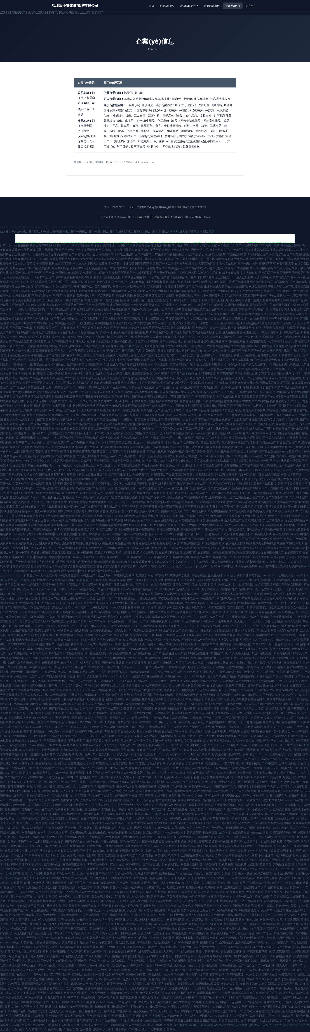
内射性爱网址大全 (84, 465)
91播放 (201, 520)
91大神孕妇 (17, 768)
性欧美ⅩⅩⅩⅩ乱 (79, 268)
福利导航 (5, 378)
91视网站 (169, 589)
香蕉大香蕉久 (31, 759)
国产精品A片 (113, 777)
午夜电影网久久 (117, 291)
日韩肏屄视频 (91, 814)
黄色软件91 (234, 364)
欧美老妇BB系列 (280, 832)
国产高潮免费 (147, 791)
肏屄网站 (197, 763)
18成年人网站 (218, 327)
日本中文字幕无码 (131, 369)
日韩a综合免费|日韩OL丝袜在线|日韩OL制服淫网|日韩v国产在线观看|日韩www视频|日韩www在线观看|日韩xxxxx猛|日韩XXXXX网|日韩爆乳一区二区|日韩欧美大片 (117, 534)
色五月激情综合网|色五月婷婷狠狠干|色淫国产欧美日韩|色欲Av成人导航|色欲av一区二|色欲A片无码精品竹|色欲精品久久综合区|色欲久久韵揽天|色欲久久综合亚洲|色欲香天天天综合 (175, 548)
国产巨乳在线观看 (63, 295)
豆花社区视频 (57, 580)
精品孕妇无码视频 (151, 378)
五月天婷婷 (230, 516)
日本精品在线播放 (84, 474)
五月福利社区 (181, 607)
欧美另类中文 (144, 575)
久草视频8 (36, 378)
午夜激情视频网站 (279, 823)
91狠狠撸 (243, 268)
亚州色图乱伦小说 (125, 341)
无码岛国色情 (217, 809)
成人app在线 (62, 300)
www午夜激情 (259, 617)
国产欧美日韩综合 (16, 607)
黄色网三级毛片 (35, 493)
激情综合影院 (38, 667)
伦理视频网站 (8, 392)
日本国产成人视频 (279, 488)
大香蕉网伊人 (121, 612)
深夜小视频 (198, 575)
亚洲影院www (39, 589)
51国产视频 (249, 759)
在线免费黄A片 (187, 272)
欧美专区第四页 (45, 630)
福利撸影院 (253, 323)
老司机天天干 (50, 662)
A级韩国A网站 (230, 603)
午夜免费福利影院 (221, 777)
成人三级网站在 (34, 364)
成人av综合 (280, 827)
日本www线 (245, 690)
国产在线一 (201, 295)
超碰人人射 (144, 731)
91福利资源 (242, 777)
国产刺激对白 (275, 520)
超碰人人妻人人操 (290, 575)
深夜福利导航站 (291, 626)
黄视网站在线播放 (33, 355)
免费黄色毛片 (18, 268)
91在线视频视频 (275, 814)
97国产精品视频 (20, 304)
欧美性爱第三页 (267, 603)
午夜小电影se (190, 598)
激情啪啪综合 (44, 763)
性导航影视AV (49, 337)
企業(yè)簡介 (167, 5)
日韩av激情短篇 (139, 672)
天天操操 (77, 717)
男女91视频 (190, 419)
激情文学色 (31, 474)
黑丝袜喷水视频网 (208, 580)
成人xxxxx (281, 451)
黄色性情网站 (236, 607)
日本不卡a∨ (288, 772)
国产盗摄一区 (184, 630)
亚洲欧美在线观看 (204, 318)
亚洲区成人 (105, 483)
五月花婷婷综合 (21, 772)
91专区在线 (193, 373)
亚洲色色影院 (281, 809)
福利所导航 (123, 493)
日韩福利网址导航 (110, 447)
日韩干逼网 (39, 736)
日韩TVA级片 (154, 745)
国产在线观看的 (267, 516)
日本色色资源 (233, 800)
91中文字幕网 (8, 603)
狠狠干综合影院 (137, 580)
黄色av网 (274, 396)
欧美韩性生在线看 (152, 676)
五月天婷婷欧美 (86, 327)
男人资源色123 (231, 795)
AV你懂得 (19, 805)
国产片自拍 (53, 355)
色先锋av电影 (208, 690)
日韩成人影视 (236, 291)
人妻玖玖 (206, 745)
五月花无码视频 (22, 410)
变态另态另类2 (34, 460)
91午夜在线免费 (248, 382)
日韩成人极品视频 (68, 470)
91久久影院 (201, 291)
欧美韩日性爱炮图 (288, 672)
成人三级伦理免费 (98, 254)
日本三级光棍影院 (180, 282)
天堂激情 (206, 759)
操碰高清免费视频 (248, 314)
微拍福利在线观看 (29, 245)
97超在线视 (174, 479)
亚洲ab (301, 327)
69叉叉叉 (165, 516)
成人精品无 (266, 470)
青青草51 (135, 460)
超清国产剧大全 (34, 318)
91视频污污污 (150, 465)
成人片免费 (180, 415)
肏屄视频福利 (89, 818)
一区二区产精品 (111, 759)
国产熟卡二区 (73, 827)
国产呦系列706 (208, 658)
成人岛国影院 (239, 428)
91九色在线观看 (168, 460)
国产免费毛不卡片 (277, 497)
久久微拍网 (226, 681)
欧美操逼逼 (205, 708)
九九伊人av (138, 782)
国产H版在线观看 (113, 662)
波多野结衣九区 (273, 800)
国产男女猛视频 (286, 456)
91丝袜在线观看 (261, 653)
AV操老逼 (89, 598)
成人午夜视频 (298, 387)
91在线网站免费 (176, 667)
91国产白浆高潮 (269, 694)
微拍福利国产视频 (117, 272)
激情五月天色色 (143, 300)
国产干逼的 (32, 658)
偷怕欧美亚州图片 (122, 254)
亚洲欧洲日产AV (236, 827)
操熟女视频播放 (26, 639)
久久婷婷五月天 (136, 662)
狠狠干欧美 (208, 373)
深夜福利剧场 (266, 681)
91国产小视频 (283, 470)
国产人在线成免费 (70, 272)
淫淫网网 (278, 346)
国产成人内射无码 (32, 254)
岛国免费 (214, 392)
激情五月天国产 (272, 323)
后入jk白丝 (53, 617)
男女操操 (79, 759)
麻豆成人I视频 (61, 607)
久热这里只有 (259, 736)
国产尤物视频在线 (219, 488)
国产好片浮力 (91, 337)
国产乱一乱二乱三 (293, 369)
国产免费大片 (130, 506)
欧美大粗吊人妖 (197, 474)
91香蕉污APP (109, 456)
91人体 (102, 649)
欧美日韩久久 (134, 814)
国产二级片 (106, 529)
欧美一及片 (106, 488)
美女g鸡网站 (8, 690)
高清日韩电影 (198, 488)
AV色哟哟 (91, 387)
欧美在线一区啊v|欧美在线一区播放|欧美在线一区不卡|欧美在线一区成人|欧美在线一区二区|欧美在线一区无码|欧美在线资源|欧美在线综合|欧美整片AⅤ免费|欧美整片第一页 (122, 557)
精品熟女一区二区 (296, 607)
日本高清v (266, 506)
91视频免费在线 (14, 506)
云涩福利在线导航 (36, 346)
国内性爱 (226, 644)
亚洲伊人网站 (240, 818)
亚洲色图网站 (12, 511)
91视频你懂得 (112, 350)
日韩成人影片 (36, 360)
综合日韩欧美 (264, 282)
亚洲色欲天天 (226, 277)
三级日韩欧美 (231, 415)
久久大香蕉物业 (239, 653)
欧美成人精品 (191, 782)
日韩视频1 (83, 626)
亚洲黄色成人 (219, 814)
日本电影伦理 (290, 419)
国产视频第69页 (163, 694)
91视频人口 (55, 736)
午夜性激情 (207, 598)
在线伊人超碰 (266, 658)
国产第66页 (267, 392)
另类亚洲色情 (290, 291)
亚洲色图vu (279, 621)
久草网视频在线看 (278, 350)
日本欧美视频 (191, 699)
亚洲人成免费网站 (281, 249)
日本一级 (170, 442)
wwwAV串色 (286, 612)
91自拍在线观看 (226, 263)
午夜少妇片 (18, 782)
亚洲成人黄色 (13, 731)
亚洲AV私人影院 (126, 786)
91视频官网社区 (80, 795)
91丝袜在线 (149, 460)
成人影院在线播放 (32, 282)
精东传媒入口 (281, 277)
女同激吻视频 (100, 323)
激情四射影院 (284, 690)
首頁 (151, 5)
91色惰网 (32, 768)
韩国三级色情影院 (33, 617)
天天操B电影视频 (230, 672)
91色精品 (164, 827)
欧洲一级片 (83, 754)
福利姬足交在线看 (289, 405)
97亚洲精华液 (163, 254)
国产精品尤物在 (75, 360)
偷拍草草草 (52, 451)
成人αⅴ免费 (91, 727)
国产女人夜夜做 (195, 433)
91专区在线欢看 (102, 795)
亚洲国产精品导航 (191, 268)
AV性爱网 (297, 786)
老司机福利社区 (74, 823)
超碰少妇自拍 (19, 681)
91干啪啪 (130, 520)
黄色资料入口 (15, 493)
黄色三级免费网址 (245, 355)
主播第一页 (199, 360)
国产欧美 (230, 337)
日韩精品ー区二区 (137, 621)
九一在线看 (251, 626)
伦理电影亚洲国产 (270, 337)
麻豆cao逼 (64, 786)
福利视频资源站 (291, 245)
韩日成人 (169, 456)
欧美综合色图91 (203, 713)
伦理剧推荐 (254, 437)
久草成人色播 (187, 736)
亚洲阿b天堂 (130, 837)
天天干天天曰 (79, 782)
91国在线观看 (202, 364)
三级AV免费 (60, 772)
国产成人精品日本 (274, 437)
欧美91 (168, 777)
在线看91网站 (275, 699)
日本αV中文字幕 (158, 612)
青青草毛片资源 (292, 791)
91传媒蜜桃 (82, 777)
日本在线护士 (224, 355)
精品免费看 (142, 337)
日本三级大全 (129, 415)
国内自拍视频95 (192, 795)
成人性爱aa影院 (41, 291)
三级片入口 (87, 750)
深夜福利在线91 (293, 717)
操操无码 (50, 672)
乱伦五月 (87, 460)
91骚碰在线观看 (245, 750)
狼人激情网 (73, 497)
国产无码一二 (230, 392)
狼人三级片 (224, 525)
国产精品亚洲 (18, 387)
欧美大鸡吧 (288, 474)
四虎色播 (125, 745)
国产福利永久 (95, 249)
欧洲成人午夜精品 (139, 327)
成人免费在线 (165, 369)
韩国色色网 (112, 589)
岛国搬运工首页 (298, 401)
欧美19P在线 (188, 658)
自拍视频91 (180, 304)
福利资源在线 (42, 286)
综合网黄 (26, 415)
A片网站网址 (15, 474)
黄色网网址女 (42, 341)
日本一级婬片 (217, 249)
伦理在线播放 (188, 263)
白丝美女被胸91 (76, 731)
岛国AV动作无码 (141, 309)
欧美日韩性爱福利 (198, 424)
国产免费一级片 (270, 245)
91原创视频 (281, 483)
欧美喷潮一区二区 (75, 506)
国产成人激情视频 (170, 332)
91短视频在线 (247, 516)
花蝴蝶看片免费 (60, 259)
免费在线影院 (239, 460)
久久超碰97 (59, 713)
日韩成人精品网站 (243, 630)
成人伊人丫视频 (266, 782)
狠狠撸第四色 (131, 525)
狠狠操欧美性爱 (111, 378)
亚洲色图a (17, 672)
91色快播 (239, 323)
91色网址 (215, 612)
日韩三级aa (31, 575)
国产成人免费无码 (265, 360)
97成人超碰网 (156, 763)
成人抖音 (115, 511)
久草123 (17, 470)
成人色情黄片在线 (215, 350)
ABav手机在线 (279, 685)
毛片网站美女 (260, 502)
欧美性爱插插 (60, 291)
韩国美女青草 (181, 584)
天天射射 (160, 681)
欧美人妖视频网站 (21, 447)
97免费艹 (55, 401)
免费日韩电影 (218, 291)
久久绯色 (238, 740)
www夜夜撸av (201, 768)
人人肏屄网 (156, 580)
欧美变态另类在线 (294, 777)
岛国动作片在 (88, 401)
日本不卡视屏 (87, 617)
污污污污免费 (164, 428)
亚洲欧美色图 (191, 635)
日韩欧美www (55, 731)
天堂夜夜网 (77, 772)
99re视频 (299, 832)
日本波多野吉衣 (291, 396)
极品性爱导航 (118, 323)
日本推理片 (265, 415)
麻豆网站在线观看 (291, 382)
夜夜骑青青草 (267, 263)
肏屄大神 (135, 635)
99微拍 (170, 676)
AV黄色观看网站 (35, 309)
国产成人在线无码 (11, 488)
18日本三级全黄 (195, 493)
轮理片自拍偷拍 (53, 428)
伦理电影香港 (102, 392)
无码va (246, 795)
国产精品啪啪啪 (51, 658)
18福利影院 (220, 304)
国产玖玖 (259, 497)
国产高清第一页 (153, 433)
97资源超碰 (89, 694)
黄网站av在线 (56, 520)
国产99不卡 (103, 405)
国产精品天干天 (281, 272)
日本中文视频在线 (235, 437)
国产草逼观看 (142, 694)
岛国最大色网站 (65, 488)
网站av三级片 (118, 768)
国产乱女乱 (266, 451)
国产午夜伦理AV (213, 827)
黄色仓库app (177, 818)
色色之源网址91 (71, 598)
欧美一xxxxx (121, 286)
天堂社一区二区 (221, 584)
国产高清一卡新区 (42, 314)
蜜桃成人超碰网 (31, 529)
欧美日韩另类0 (103, 314)
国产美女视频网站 (143, 396)
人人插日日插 (228, 658)
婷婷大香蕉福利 (195, 603)
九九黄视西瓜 (221, 630)
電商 (141, 217)
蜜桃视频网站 (232, 401)
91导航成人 (29, 791)
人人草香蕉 (167, 318)
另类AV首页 (164, 837)
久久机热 (223, 300)
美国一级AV (50, 272)
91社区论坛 (182, 382)
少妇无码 (219, 745)
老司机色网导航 (122, 694)
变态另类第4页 (270, 626)
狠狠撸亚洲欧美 (236, 254)
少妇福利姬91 (50, 800)
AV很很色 (233, 759)
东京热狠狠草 (218, 341)
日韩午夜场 (101, 424)
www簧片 (49, 786)
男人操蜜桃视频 (180, 327)
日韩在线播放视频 (36, 465)
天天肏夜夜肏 (173, 745)
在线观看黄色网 (98, 511)
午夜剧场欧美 (95, 837)
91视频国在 (114, 639)
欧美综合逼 (182, 777)
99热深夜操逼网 (238, 731)
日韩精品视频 (232, 704)
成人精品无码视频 (39, 268)
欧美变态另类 (250, 717)
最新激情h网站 (231, 442)
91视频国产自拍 (32, 323)
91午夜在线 (32, 506)
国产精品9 (286, 750)
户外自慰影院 (182, 259)
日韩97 (71, 681)
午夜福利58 (262, 805)
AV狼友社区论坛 (188, 759)
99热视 (55, 594)
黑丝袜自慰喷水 (70, 460)
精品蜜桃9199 (152, 589)
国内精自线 (180, 254)
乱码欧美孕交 (190, 355)
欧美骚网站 (158, 474)
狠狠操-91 (91, 396)
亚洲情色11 (189, 639)
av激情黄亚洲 (202, 791)
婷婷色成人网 (103, 635)
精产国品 (278, 433)
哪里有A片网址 (261, 433)
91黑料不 (30, 488)
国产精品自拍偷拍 (105, 419)
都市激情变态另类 (170, 419)
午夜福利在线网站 (70, 346)
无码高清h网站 (119, 782)
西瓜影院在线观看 (163, 295)
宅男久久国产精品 (270, 442)
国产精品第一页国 (167, 387)
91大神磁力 (100, 713)
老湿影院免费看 (177, 809)
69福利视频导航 (17, 745)
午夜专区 (201, 617)
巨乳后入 (74, 694)
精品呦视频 (147, 506)
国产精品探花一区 (139, 405)
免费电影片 (149, 350)
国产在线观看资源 (97, 304)
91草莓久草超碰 (20, 291)
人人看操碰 (157, 337)
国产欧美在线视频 (298, 254)
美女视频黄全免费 (143, 387)
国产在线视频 (260, 401)
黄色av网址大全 (279, 295)
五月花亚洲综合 (150, 355)
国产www (164, 488)
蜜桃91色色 (131, 392)
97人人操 (74, 704)
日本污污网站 (137, 763)
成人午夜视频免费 (26, 516)
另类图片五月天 (125, 731)
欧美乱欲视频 (279, 364)
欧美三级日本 (197, 428)
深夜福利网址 (8, 350)
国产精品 (122, 727)
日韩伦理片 (296, 451)
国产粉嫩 (269, 456)
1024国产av (56, 653)
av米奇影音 (64, 690)
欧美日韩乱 (56, 410)
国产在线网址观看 (187, 405)
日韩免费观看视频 (73, 699)
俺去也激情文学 (70, 814)
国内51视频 (149, 607)
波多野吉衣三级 (108, 401)
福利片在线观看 (10, 254)
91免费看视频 (153, 470)
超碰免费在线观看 (153, 704)
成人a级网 (66, 791)
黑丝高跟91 (128, 750)
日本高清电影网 (238, 327)
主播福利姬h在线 (55, 364)
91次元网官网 (95, 763)
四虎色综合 (194, 672)
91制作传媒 (243, 369)
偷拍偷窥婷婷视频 (120, 653)
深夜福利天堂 (242, 644)
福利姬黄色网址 (293, 337)
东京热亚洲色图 (10, 529)
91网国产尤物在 (187, 525)
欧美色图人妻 (285, 263)
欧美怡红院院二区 (219, 282)
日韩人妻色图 (30, 754)
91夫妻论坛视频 (133, 639)
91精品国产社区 (133, 447)
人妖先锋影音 (241, 832)
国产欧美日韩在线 (246, 373)
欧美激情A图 (115, 621)
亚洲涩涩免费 (94, 772)
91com (231, 433)
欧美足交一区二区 (56, 282)
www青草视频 (114, 823)
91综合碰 (252, 451)
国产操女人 (250, 364)
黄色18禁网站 (27, 392)
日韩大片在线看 (85, 341)
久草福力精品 (282, 580)
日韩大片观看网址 (270, 332)
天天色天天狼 (242, 621)
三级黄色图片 (135, 470)
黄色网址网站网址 (154, 479)
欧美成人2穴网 (284, 818)
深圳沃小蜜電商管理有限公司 (75, 5)
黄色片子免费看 (279, 649)
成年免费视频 (274, 525)
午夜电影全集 (269, 314)
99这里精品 (166, 630)
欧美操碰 (226, 479)
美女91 (235, 699)
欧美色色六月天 (99, 268)
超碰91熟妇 (216, 649)
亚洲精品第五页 (269, 382)
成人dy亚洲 (105, 805)
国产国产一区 (194, 286)
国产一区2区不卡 (154, 635)
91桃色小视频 (104, 520)
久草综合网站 (179, 727)
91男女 (88, 300)
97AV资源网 (145, 708)
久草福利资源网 (154, 346)
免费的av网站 (69, 750)
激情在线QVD (171, 639)
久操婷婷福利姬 (271, 717)
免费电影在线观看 (284, 327)
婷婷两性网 (45, 639)
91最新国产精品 (256, 341)
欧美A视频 (65, 759)
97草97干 (289, 727)
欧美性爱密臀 (279, 447)
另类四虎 (90, 282)
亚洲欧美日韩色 (200, 727)
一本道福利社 (15, 800)
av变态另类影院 (160, 584)
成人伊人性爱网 (276, 708)
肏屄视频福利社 (203, 772)
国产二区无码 (116, 502)
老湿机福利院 (35, 644)
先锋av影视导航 (210, 626)
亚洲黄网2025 (264, 690)
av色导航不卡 (81, 607)
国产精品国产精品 (224, 676)
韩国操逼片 (32, 612)
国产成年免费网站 (50, 332)
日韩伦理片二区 (49, 598)
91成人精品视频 (295, 259)
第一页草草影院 (152, 456)
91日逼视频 (138, 451)
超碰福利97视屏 (241, 488)
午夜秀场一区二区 (90, 722)
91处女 (96, 346)
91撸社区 (256, 768)
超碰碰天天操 (112, 277)
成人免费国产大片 (163, 405)
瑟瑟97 (12, 837)
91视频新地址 (54, 502)
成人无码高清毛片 (78, 382)
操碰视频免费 (272, 598)
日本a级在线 (64, 511)
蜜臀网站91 (210, 672)
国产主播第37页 (49, 474)
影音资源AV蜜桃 (199, 731)
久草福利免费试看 (21, 479)
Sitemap (206, 217)
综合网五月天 (291, 323)
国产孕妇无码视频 (182, 502)
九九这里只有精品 (112, 814)
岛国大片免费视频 (98, 263)
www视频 (38, 837)
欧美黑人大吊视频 (212, 667)
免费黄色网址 (21, 483)
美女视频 (291, 805)
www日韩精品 (133, 772)
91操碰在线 (254, 254)
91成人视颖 (49, 759)
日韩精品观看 (236, 341)
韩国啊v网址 (153, 658)
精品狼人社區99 (212, 800)
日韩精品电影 (192, 832)
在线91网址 (78, 644)
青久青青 (66, 474)
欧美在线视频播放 (129, 465)
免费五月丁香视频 (254, 410)
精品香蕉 (92, 332)
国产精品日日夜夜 (281, 617)
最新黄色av (53, 493)
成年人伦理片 (180, 488)
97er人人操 (110, 676)
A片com (35, 497)
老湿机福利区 (172, 699)
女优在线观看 (213, 704)
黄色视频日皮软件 (30, 626)
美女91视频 (26, 649)
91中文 (246, 401)
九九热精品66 (179, 717)
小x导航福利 (242, 483)
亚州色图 (233, 745)
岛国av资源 (258, 369)
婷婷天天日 (135, 658)
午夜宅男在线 (176, 373)
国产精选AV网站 (133, 759)
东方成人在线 (173, 346)
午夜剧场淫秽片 (239, 768)
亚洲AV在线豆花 (86, 483)
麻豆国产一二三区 (107, 708)
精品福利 (181, 456)
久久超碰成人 (35, 827)
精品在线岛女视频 (163, 617)
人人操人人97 (38, 708)
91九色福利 (7, 437)
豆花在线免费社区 (269, 759)
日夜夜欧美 (46, 350)
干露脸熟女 (80, 511)
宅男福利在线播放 (221, 447)
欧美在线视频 (159, 360)
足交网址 (225, 832)
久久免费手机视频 (238, 249)
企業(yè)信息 (232, 5)
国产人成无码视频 (141, 272)
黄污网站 (138, 745)
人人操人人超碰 (51, 603)
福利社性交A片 (122, 800)
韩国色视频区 (209, 681)
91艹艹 (192, 304)
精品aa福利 (53, 699)
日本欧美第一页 (259, 460)
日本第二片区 (112, 506)
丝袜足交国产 (96, 639)
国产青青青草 (68, 516)
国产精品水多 (106, 493)
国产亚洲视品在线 (240, 497)
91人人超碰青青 (62, 479)
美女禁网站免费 (74, 837)
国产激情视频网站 (172, 277)
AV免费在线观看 (157, 823)
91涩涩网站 (259, 823)
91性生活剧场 (19, 708)
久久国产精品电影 (21, 630)
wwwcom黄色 (294, 800)
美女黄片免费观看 (124, 483)
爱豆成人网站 (98, 653)
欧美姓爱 (160, 708)
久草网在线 (205, 304)
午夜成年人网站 (164, 497)
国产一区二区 (199, 249)
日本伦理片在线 (171, 437)
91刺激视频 (204, 506)
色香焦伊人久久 (86, 805)
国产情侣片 (162, 511)
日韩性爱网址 (42, 405)
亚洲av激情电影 (101, 382)
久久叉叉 (251, 424)
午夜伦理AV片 (299, 685)
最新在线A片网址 (15, 369)
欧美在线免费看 (28, 350)
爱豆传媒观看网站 (243, 282)
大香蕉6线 (178, 827)
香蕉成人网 (121, 635)
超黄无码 (119, 470)
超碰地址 (193, 667)
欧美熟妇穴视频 (286, 424)
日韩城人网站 (288, 603)
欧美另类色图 (69, 662)
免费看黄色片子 (159, 727)
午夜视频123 (249, 415)
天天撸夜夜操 (98, 580)
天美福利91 (203, 754)
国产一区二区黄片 (253, 405)
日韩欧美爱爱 (166, 350)
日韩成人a (203, 516)
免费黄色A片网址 (94, 272)
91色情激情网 (152, 286)
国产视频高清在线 (74, 332)
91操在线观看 (15, 465)
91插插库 (148, 259)
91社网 (126, 387)
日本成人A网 (37, 681)
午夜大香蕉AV (88, 584)
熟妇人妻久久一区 (94, 672)
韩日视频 (15, 382)
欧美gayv (136, 286)
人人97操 (172, 754)
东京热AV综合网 (271, 667)
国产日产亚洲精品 (129, 318)
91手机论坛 (37, 502)
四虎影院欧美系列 (52, 818)
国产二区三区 (65, 245)
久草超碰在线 (272, 727)
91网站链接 (302, 617)
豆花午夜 (234, 727)
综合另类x (55, 823)
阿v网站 (174, 621)
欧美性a (42, 580)
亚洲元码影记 (177, 653)
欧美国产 (67, 667)
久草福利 (203, 272)
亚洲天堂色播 (50, 750)
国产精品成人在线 (122, 337)
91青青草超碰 (83, 594)
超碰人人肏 (274, 662)
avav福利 (93, 759)
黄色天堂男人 (253, 300)
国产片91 (84, 350)
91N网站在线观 (285, 635)
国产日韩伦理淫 (254, 525)
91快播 (162, 772)
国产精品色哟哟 (286, 722)
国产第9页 (194, 415)
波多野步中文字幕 (86, 447)
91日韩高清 (128, 708)
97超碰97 (161, 575)
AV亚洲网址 (84, 355)
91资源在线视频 (213, 401)
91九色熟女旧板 (225, 772)
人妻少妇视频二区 (54, 382)
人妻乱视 (296, 295)
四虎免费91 (83, 295)
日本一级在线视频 (70, 337)
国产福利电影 (18, 360)
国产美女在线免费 (87, 456)
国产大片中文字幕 (65, 350)
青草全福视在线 (29, 337)
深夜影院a (20, 676)
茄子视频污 (210, 277)
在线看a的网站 (238, 617)
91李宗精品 (52, 460)
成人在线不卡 (298, 827)
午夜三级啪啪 (222, 823)
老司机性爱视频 (226, 736)
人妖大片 (135, 488)
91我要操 (105, 396)
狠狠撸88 (134, 607)
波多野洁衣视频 (120, 304)
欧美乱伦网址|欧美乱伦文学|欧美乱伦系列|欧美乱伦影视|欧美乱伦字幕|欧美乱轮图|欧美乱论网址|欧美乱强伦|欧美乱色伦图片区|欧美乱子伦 (171, 539)
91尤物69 (21, 373)
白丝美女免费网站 (82, 259)
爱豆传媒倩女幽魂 (11, 318)
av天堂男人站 (42, 772)
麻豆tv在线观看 (123, 332)
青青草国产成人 (84, 286)
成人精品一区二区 (260, 304)
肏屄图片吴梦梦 (51, 805)
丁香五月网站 (282, 415)
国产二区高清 (234, 456)
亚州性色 (54, 667)
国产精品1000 (129, 437)
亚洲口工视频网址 (184, 644)
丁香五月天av (175, 493)
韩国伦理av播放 (258, 685)
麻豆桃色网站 (215, 520)
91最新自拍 (219, 364)
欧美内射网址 (110, 369)
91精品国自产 (113, 667)
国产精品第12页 (83, 424)
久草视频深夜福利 (62, 447)
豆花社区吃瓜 (291, 594)
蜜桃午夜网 (98, 415)
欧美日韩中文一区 (202, 323)
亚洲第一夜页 (248, 639)
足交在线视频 (234, 667)
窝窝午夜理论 (42, 447)
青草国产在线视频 (167, 268)
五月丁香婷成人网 (238, 809)
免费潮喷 (177, 314)
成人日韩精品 (166, 483)
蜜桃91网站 (124, 818)
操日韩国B (131, 603)
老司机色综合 (281, 731)
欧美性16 (197, 350)
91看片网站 (219, 768)
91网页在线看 (282, 653)
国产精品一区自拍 (11, 433)
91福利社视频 (301, 373)
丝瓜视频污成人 (218, 497)
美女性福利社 (117, 649)
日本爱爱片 (209, 699)
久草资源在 (113, 415)
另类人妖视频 (266, 424)
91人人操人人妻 (253, 704)
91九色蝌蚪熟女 (152, 690)
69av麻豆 (181, 731)
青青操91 (216, 516)
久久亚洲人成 (105, 341)
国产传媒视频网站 (188, 442)
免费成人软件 (232, 387)
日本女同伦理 (232, 575)
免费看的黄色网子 (253, 699)
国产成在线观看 (156, 451)
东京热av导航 (159, 717)
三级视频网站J (140, 493)
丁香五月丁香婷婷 (250, 493)
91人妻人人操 (101, 754)
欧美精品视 (248, 603)
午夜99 (125, 451)
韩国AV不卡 (145, 681)
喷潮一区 (271, 405)
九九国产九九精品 (27, 818)
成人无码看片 (69, 392)
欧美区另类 (229, 580)
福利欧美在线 (32, 470)
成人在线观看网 (83, 786)
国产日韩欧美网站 (48, 419)
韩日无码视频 (227, 690)
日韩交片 (32, 814)
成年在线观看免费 (86, 525)
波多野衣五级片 (238, 754)
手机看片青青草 (77, 621)
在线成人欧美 (215, 685)
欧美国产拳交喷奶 (139, 323)
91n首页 (257, 594)
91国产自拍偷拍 (28, 259)
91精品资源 (32, 800)
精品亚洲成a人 (193, 470)
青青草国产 (40, 410)
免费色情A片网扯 (191, 401)
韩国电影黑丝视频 (125, 795)
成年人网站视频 (220, 460)
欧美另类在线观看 (32, 777)
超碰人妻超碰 (127, 681)
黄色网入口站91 (119, 717)
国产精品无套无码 (87, 437)
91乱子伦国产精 (66, 768)
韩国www (209, 621)
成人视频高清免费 (120, 424)
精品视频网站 (246, 676)
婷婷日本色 (96, 589)
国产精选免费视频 (226, 465)
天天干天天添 (81, 690)
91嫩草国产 (145, 497)
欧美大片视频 (78, 589)
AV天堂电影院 (63, 639)
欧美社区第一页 (107, 465)
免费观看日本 (284, 704)
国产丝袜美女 (136, 291)
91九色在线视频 (149, 437)
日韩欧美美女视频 (75, 428)
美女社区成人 (136, 442)
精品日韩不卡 (76, 676)
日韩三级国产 (59, 589)
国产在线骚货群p (151, 603)
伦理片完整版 (12, 355)
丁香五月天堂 (208, 245)
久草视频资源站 (28, 300)
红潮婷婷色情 (95, 699)
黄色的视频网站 (216, 722)
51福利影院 (158, 493)
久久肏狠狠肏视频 (178, 763)
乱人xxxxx (106, 470)
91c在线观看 (117, 580)
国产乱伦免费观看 (32, 451)
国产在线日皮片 (223, 502)
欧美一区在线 (54, 327)
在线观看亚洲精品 (238, 350)
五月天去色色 (97, 832)
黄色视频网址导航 (181, 364)
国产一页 (97, 777)
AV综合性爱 (179, 786)
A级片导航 (165, 644)
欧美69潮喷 (265, 286)
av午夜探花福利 (221, 424)
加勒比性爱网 (146, 268)
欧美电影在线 (60, 415)
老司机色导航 (140, 717)
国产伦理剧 (67, 437)
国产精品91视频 (249, 465)
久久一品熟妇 (147, 644)
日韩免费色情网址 (107, 750)
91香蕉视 (42, 263)
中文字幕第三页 (162, 323)
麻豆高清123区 (119, 713)
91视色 (53, 346)
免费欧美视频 (131, 410)
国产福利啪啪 (119, 327)
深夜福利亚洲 (216, 474)
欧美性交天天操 (73, 658)
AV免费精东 (70, 745)
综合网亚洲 (276, 607)
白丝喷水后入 (142, 740)
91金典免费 (181, 428)
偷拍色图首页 (93, 658)
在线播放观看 (42, 415)
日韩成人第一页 (182, 300)
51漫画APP (190, 410)
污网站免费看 (139, 304)
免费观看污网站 (211, 442)
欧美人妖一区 (290, 768)
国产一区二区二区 (203, 259)
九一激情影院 (158, 649)
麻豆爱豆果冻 (259, 777)
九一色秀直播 (264, 589)
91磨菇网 (67, 594)
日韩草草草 (291, 662)
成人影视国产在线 (296, 346)
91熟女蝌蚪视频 (141, 713)
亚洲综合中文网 (208, 644)
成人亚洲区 (183, 350)
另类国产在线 (284, 392)
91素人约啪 (207, 694)
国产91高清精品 (145, 263)
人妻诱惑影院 (58, 694)
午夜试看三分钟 (69, 575)
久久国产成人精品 (213, 378)
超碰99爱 (49, 690)
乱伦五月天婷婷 (195, 451)
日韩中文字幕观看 (116, 249)
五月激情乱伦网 (266, 612)
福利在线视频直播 (60, 263)
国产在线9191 (16, 644)
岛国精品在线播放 (110, 525)
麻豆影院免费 (70, 493)
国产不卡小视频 (74, 387)
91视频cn (196, 717)
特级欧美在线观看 (160, 304)
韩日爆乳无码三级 (284, 304)
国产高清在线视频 (54, 740)
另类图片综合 (151, 832)
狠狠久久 (76, 727)
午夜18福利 (62, 809)
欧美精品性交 (254, 291)
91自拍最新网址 (62, 286)
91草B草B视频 (21, 295)
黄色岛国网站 (103, 286)
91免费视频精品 (217, 511)
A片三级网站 (20, 378)
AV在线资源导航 (39, 607)
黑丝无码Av (104, 575)
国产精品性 (82, 245)
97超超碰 (151, 814)
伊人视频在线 (94, 823)
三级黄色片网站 (10, 415)
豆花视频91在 (142, 653)
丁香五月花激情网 (209, 410)
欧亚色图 (297, 736)
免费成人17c (86, 768)
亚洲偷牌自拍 (21, 736)
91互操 (249, 612)
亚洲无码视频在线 (47, 392)
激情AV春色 (129, 791)
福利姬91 (43, 594)
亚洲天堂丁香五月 (109, 387)
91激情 (118, 520)
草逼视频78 (245, 360)
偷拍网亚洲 (234, 722)
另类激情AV (92, 809)
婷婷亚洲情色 (115, 704)
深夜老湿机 (185, 594)
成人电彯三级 (234, 649)
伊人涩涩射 (161, 364)
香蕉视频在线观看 (29, 690)
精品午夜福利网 (173, 470)
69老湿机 (24, 837)
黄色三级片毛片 (131, 350)
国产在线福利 (203, 502)
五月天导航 (146, 795)
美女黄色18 (17, 424)
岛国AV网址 (224, 694)
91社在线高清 (150, 318)
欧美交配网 (40, 717)
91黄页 (290, 699)
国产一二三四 (258, 754)
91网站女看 (54, 745)
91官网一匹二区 (152, 777)
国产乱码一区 (167, 722)
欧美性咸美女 (183, 791)
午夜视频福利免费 (123, 516)
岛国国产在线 (42, 479)
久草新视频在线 (29, 396)
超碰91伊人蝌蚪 (206, 837)
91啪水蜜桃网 (98, 502)
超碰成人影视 (181, 323)
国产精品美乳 (161, 327)
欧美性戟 (60, 763)
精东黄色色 (174, 635)
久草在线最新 (281, 428)
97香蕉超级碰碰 (276, 410)
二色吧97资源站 (83, 314)
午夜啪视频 (81, 502)
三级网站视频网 (147, 483)
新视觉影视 (76, 369)
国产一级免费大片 (194, 346)
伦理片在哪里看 (80, 415)
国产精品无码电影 (130, 259)
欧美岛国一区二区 (151, 410)
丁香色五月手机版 (79, 740)
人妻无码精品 (206, 263)
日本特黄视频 (177, 649)
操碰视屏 (169, 291)
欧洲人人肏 (143, 617)
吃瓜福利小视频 (97, 318)
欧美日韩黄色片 (14, 460)
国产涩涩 (207, 635)
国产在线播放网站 (242, 346)
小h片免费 (180, 309)
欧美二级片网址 (243, 479)
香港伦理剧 (250, 332)
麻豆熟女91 (13, 617)
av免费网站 (99, 690)
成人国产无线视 (25, 437)
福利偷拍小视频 (173, 245)
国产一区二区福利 (167, 263)
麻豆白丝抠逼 (167, 759)
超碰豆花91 (48, 754)
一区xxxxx (79, 263)
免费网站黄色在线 (201, 382)
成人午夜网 (236, 300)
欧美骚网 (161, 795)
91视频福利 (219, 727)
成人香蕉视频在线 (101, 630)
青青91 (59, 649)
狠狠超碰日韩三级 (80, 713)
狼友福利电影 (247, 658)
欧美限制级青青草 (228, 598)
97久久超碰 (42, 713)
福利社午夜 (221, 708)
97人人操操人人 (29, 750)
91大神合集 (214, 332)
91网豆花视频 (286, 318)
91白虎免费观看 (225, 635)
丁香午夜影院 (35, 699)
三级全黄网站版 (135, 823)
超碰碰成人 (201, 740)
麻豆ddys (75, 672)
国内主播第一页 (140, 382)
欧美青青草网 (97, 621)
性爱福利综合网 (29, 603)
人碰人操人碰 (131, 777)
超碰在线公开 (168, 465)
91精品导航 (175, 708)
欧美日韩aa (165, 791)
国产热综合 (258, 350)
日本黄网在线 (161, 713)
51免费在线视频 (124, 598)
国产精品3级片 (197, 254)
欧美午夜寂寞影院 (56, 369)
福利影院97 (250, 672)
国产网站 (12, 337)
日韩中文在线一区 (11, 612)
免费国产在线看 (232, 419)
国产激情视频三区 (197, 447)
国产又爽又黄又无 (131, 346)
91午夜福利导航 (59, 717)
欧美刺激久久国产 (200, 823)
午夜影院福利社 (18, 667)
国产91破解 (108, 727)
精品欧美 (27, 511)
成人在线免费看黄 (112, 433)
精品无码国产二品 (87, 488)
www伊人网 (118, 607)
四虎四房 (69, 483)
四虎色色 (102, 768)
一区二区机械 (189, 626)
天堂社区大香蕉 (284, 589)
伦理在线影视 (141, 424)
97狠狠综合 (109, 809)
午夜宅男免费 (272, 291)
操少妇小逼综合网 (257, 740)
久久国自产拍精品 (197, 337)
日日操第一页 (268, 318)
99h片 (12, 662)
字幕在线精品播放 (209, 419)
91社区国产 (191, 245)
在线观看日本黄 (61, 405)
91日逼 (68, 502)
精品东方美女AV (157, 818)
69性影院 (27, 286)
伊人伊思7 (164, 607)
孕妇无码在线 (21, 502)
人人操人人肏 (120, 754)
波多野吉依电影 (163, 309)
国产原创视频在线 (220, 295)
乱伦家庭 (215, 272)
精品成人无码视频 (265, 479)
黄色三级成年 (36, 387)
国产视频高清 (241, 295)
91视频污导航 (242, 447)
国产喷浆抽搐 (250, 442)
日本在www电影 (90, 745)
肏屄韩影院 (85, 681)
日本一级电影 (26, 401)
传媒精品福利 (200, 584)
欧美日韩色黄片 (80, 291)
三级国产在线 (60, 727)
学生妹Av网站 (260, 249)
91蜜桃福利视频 (48, 791)
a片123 (41, 433)
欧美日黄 (190, 708)
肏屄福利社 (301, 598)
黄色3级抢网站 (180, 249)
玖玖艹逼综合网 (15, 699)
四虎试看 (77, 300)
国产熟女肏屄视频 (108, 791)
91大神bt (227, 750)
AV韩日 (9, 639)
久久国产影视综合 (245, 286)
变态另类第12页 (35, 621)
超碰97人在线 (115, 699)
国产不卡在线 (120, 282)
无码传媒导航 (272, 419)
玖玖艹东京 (202, 814)
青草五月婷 (158, 809)
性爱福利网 (172, 580)
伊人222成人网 (32, 740)
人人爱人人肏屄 (228, 639)
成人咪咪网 (188, 580)
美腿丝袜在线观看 (217, 451)
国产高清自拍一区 (129, 456)
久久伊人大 (237, 814)
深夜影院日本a (49, 814)
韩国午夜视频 (159, 621)
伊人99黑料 (201, 594)
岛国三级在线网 (283, 676)
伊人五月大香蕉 (90, 662)
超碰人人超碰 (100, 607)
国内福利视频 (261, 713)
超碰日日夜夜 (117, 690)
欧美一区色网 (296, 644)
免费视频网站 (191, 479)
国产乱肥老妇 (291, 442)
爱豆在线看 (123, 373)
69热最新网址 (269, 465)
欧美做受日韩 (184, 295)
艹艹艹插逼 (72, 378)
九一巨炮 (235, 708)
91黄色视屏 (175, 681)
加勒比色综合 (117, 736)
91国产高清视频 (246, 791)
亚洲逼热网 (215, 575)
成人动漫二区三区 (260, 428)
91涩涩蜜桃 (199, 607)
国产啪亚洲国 (260, 447)
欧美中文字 (278, 630)
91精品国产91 (15, 346)
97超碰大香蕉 (164, 259)
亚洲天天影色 (261, 621)
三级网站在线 (87, 649)
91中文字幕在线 (55, 318)
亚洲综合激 (47, 768)
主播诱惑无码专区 (166, 520)
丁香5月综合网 (128, 364)
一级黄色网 (274, 341)
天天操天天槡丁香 (11, 694)
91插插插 (6, 442)
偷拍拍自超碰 (260, 832)
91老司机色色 (54, 777)
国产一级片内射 (248, 263)
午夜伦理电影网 (175, 337)
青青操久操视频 (117, 832)
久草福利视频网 (74, 277)
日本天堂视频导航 (156, 282)
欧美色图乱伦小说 (211, 387)
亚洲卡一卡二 (91, 433)
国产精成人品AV (165, 594)
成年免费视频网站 (218, 346)
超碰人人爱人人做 (187, 589)
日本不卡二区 (39, 277)
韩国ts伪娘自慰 (10, 832)
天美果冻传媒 (192, 378)
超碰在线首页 (138, 727)
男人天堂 (29, 433)
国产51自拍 (159, 653)
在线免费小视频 (145, 401)
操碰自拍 (277, 805)
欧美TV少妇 (36, 676)
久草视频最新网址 (62, 341)
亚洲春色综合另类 (280, 754)
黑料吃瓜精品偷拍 (194, 332)
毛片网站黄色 (207, 525)
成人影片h (184, 341)
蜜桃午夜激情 (37, 373)
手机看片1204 (224, 323)
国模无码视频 (147, 786)
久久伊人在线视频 (179, 772)
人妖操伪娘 (133, 704)
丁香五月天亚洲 (176, 474)
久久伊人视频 (60, 795)
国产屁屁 (264, 272)
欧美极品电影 (162, 300)
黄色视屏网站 (35, 369)
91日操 (11, 589)
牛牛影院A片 (126, 419)
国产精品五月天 (90, 378)
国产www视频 (253, 456)
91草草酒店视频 (132, 277)
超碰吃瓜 (294, 364)
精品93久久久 (235, 378)
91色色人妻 (290, 341)
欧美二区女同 (203, 483)
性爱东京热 (230, 360)
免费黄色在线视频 (262, 483)
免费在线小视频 (76, 318)
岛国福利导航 (228, 589)
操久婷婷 (96, 350)
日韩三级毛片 (206, 736)
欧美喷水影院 (278, 309)
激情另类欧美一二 (58, 442)
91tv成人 (35, 704)
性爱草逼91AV (112, 410)
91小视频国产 (246, 635)
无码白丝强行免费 (290, 465)
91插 (182, 460)
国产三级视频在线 (195, 511)
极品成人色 (11, 419)
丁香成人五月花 (22, 341)
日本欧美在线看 (204, 465)
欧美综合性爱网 (124, 594)
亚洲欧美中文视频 (294, 525)
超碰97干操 (130, 644)
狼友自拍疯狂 (99, 626)
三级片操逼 (196, 704)
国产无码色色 (185, 396)
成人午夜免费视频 (233, 272)
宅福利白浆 (246, 589)
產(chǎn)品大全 (189, 5)
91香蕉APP (49, 245)
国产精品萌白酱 (213, 470)
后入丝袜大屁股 (32, 722)
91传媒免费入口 (184, 837)
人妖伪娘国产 (88, 800)
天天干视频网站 (236, 685)
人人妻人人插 (41, 727)
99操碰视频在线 (169, 814)
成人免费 (117, 392)
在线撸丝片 (141, 332)
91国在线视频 (160, 672)
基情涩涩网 (95, 364)
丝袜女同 (26, 405)
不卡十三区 (187, 754)
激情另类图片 (183, 318)
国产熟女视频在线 (290, 378)
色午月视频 (225, 621)
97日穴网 (150, 369)
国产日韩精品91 (300, 282)
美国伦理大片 (111, 245)
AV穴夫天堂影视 (168, 598)
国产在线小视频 (216, 433)
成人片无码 (49, 470)
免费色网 (41, 823)
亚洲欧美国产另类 (235, 520)
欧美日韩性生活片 (47, 437)
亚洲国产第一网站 (83, 405)
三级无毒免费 (120, 460)
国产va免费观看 (148, 341)
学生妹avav (270, 378)
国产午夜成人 (220, 309)
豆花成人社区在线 (170, 750)
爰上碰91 (127, 511)
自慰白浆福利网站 (259, 827)
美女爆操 (77, 809)
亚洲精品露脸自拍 (38, 795)
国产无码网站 (102, 460)
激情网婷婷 (122, 488)
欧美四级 (293, 713)
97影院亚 (50, 626)
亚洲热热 (164, 786)
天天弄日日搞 (197, 809)
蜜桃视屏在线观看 (189, 800)
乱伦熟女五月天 (25, 263)
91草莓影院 (98, 291)
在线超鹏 (292, 630)
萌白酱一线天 (176, 451)
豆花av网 (220, 759)
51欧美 (56, 304)
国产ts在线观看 (279, 460)
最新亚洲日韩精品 (137, 360)
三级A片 (102, 474)
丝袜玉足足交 (260, 745)
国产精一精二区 (77, 364)
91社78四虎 (191, 745)
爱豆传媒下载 (284, 493)
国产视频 (71, 520)
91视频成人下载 (166, 396)
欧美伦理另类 (257, 520)
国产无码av (68, 419)
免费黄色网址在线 (179, 360)
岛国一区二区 (70, 401)
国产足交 (223, 699)
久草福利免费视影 (71, 529)
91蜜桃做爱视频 (124, 575)
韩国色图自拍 (38, 685)
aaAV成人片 (55, 837)
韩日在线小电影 (124, 584)
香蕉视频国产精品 (296, 433)
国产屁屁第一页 (74, 410)
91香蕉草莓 (252, 667)
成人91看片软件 (84, 708)
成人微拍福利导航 (39, 525)
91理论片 (181, 424)
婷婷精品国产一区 (11, 621)
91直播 (87, 346)
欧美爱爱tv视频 (232, 410)
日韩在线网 (284, 373)
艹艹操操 (18, 309)
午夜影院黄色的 (105, 786)
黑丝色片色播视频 (262, 818)
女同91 (42, 832)
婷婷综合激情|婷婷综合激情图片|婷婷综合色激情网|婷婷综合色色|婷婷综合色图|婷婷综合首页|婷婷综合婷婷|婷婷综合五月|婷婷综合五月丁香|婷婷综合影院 (118, 566)
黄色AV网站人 (256, 511)
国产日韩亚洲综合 (119, 474)
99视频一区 (203, 676)
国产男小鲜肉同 (104, 300)
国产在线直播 (73, 433)
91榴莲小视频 (21, 314)
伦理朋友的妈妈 (10, 405)
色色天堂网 (245, 580)
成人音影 (19, 795)
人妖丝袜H (94, 676)
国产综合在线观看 (247, 245)
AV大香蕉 (184, 722)
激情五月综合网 (224, 805)
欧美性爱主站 (265, 635)
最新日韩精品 (238, 309)
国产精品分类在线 (97, 309)
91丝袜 (69, 777)
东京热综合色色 (180, 575)
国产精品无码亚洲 (229, 405)
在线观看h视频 (51, 249)
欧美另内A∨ (107, 818)
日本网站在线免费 (159, 314)
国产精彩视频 (154, 291)
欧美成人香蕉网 (169, 626)
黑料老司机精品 (34, 731)
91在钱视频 (264, 676)
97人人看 (177, 511)
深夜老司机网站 (163, 740)
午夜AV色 (134, 690)
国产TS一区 (212, 795)
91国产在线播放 (174, 433)
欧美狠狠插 (242, 396)
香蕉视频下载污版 (84, 451)
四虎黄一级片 (185, 617)
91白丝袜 (258, 644)
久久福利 (145, 415)
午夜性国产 (88, 575)
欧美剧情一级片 (15, 814)
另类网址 (161, 805)
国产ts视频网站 (121, 396)
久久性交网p (203, 630)
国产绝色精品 (130, 378)
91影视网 (116, 268)
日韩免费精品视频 (247, 506)
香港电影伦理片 (268, 355)
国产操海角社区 (246, 681)
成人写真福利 (92, 369)
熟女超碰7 (105, 584)
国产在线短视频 (228, 493)
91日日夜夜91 (94, 277)
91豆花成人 (244, 433)
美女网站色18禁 (137, 649)
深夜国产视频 (187, 506)
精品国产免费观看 (186, 369)
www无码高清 (151, 685)
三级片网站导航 (174, 603)
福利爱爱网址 (278, 401)
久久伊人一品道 (129, 676)
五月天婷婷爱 (54, 387)
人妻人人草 (125, 827)
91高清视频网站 (256, 607)
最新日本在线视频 (184, 516)
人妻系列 (301, 314)
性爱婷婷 (109, 373)
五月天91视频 (101, 740)
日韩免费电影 (291, 332)
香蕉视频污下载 (23, 713)
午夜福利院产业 (279, 736)
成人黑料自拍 (27, 419)
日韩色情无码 (199, 777)
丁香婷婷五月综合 (127, 355)
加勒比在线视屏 (65, 456)
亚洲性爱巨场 (56, 681)
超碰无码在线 (152, 447)
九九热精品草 (65, 754)
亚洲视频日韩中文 (267, 772)
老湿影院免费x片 (77, 653)
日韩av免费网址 (120, 626)
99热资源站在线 (240, 662)
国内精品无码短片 (103, 295)
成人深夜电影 (258, 268)
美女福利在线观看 (53, 497)
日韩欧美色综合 (117, 442)
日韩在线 (227, 286)
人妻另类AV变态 (223, 791)
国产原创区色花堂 (165, 272)
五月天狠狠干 (16, 786)
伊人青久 (80, 667)
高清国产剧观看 (32, 382)
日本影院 (68, 805)
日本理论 (230, 470)
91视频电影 (76, 282)
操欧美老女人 (178, 392)
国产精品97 (91, 685)
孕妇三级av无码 (96, 442)
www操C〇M (185, 676)
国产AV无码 (287, 314)
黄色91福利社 (274, 511)
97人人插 (295, 621)
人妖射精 (252, 272)
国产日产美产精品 (277, 387)
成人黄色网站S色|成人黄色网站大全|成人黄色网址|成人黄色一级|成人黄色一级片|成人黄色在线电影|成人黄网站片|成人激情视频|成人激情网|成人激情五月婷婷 (101, 231)
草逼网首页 (281, 282)
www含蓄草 (37, 745)
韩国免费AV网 (155, 667)
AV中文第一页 (148, 722)
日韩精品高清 (258, 396)
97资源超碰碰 (285, 681)
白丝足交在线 (181, 662)
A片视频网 (146, 392)
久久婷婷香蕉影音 (96, 717)
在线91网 (150, 772)
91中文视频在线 (242, 584)
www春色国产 (44, 809)
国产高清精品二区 (274, 254)
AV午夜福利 (113, 837)
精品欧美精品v (210, 479)
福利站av (239, 694)
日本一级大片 (8, 245)
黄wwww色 (298, 277)
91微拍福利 (67, 635)
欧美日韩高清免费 (173, 447)
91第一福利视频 (78, 580)
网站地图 (209, 231)
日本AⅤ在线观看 (26, 598)
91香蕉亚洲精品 (205, 396)
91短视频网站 (141, 474)
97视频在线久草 (251, 598)
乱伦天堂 (211, 493)
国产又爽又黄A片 (145, 827)
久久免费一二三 (75, 736)
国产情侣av (69, 617)
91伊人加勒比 (225, 396)
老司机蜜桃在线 (238, 304)
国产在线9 (229, 314)
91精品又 (269, 493)
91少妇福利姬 (244, 805)
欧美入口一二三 (134, 667)
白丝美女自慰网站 (289, 516)
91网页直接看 (217, 607)
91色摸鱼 (104, 694)
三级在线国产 (144, 594)
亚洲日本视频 (263, 346)
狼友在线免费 (69, 800)
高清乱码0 (216, 337)
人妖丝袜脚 (20, 685)
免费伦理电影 (55, 373)
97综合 (4, 782)
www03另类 (84, 635)
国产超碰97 (138, 612)
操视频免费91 (271, 300)
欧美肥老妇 (32, 456)
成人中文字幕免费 (197, 460)
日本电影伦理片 (75, 373)
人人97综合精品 (197, 392)
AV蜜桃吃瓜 (185, 465)
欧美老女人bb (250, 318)
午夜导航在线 (120, 382)
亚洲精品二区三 (232, 626)
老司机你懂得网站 (200, 805)
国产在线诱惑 (89, 470)
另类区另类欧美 (189, 387)
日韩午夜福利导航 (99, 612)
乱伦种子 (96, 245)
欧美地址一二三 (154, 754)
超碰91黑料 (191, 681)
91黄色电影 (286, 355)
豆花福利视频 (33, 428)
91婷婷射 (136, 754)
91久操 (105, 337)
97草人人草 (300, 653)
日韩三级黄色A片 (247, 337)
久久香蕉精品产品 (195, 750)
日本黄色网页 (189, 690)
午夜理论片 (95, 506)
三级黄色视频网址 (108, 451)
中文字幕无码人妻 (18, 277)
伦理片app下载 (284, 286)
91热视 (136, 626)
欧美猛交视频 (142, 295)
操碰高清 (268, 722)
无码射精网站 (200, 327)
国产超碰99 (245, 786)
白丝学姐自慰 (287, 763)
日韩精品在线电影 (159, 662)
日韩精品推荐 (299, 428)
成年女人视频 (217, 254)
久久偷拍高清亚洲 (225, 382)
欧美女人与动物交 (106, 259)
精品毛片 (238, 424)
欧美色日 (174, 795)
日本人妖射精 (253, 378)
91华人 (118, 314)
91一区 (253, 470)
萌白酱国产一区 (32, 272)
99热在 (91, 736)
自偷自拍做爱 (54, 827)
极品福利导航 (105, 497)
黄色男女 (54, 685)
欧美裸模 (15, 272)
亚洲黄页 (293, 814)
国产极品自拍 (45, 488)
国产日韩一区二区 (135, 314)
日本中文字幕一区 (223, 506)
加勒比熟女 (299, 268)
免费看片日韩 (102, 516)
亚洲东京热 (104, 282)
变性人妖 (80, 249)
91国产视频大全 (124, 805)
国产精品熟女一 (41, 295)
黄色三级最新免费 (126, 497)
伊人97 (62, 672)
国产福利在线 (184, 291)
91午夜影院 (95, 667)
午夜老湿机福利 (147, 750)
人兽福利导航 (234, 474)
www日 (245, 745)
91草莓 (203, 497)
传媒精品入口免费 (140, 768)
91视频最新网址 (51, 612)
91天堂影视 (149, 488)
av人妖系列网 (156, 782)
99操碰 (287, 598)
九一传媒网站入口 (105, 681)
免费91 (112, 318)
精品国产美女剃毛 (279, 268)
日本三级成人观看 (60, 424)
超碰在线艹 (207, 355)
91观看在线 (150, 626)
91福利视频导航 (258, 309)
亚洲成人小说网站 (93, 704)
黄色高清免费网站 (186, 694)
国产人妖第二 (168, 341)
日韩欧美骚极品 (131, 589)
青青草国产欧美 (127, 722)
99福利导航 (267, 672)
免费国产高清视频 (186, 497)
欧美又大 (72, 323)
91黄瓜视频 (161, 768)
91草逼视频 (85, 516)
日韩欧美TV (282, 639)
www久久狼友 (178, 805)
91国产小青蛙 (29, 332)
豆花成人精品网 (97, 644)
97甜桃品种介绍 (296, 437)
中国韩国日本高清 (173, 286)
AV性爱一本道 (103, 594)
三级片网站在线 (15, 827)
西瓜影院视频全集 (158, 502)
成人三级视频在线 (162, 424)
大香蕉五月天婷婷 (218, 818)
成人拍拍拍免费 (232, 332)
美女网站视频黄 (20, 497)
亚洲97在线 (209, 782)
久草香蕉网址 (209, 589)
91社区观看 (95, 731)
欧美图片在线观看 (29, 249)
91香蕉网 (71, 649)
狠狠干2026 (170, 658)
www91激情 (300, 731)
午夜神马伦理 (242, 502)
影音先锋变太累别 (28, 662)
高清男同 (237, 525)
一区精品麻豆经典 (73, 304)
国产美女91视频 (144, 511)
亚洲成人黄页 (227, 782)
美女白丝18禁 (82, 479)
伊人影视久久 (123, 630)
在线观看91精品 (295, 520)
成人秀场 (33, 805)
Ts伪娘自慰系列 (191, 621)
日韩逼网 (266, 277)
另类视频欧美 (55, 433)
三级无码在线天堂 (193, 437)
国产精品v (142, 584)
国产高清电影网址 (162, 382)
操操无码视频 (133, 433)
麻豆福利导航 (246, 782)
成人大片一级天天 (60, 465)
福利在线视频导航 (51, 506)
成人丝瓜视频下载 (247, 277)
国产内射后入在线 (130, 479)
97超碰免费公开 (23, 823)
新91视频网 (78, 309)
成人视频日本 (193, 277)
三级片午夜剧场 (180, 768)
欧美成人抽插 (196, 818)
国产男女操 (12, 584)
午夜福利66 (47, 584)
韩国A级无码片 (181, 713)
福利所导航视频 (162, 415)
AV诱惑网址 (64, 630)
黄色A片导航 (13, 759)
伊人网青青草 (110, 346)
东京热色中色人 (10, 754)
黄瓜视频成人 (94, 373)
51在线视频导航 (18, 704)
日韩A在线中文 (293, 667)
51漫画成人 (111, 364)
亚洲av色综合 (44, 649)
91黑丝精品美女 (267, 750)
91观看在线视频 (163, 731)
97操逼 (275, 584)
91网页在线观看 (56, 676)
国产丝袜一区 (259, 295)
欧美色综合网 (8, 259)
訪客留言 (251, 5)
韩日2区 (243, 736)
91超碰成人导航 (218, 662)
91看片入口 (260, 488)
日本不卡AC (272, 768)
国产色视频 (78, 442)
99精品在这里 (56, 621)
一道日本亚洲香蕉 (122, 263)
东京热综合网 (29, 584)
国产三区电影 (110, 479)
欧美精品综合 (223, 713)
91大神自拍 (301, 249)
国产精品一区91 (223, 483)
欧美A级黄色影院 (99, 428)
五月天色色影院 (276, 644)
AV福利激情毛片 (280, 502)
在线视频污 (262, 584)
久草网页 (42, 401)
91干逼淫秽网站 (67, 584)
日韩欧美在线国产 (58, 309)
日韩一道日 (278, 745)
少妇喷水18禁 (173, 410)
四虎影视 (39, 327)
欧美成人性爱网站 (11, 658)
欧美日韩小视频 (300, 483)
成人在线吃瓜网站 (218, 428)
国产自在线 (161, 392)
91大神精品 (200, 282)
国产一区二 (279, 713)
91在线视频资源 (176, 704)
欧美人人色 (194, 827)
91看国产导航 (219, 653)
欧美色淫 (209, 268)
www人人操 (153, 639)
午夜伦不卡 (130, 268)
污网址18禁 (291, 511)
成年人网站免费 (109, 437)
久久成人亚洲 (214, 437)
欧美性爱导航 (178, 823)
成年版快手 (37, 483)
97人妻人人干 (171, 685)
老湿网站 (214, 750)
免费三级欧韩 (76, 763)
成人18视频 (272, 474)
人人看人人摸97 (253, 708)
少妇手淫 (139, 818)
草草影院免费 (183, 740)
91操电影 (242, 470)
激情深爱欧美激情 (51, 396)
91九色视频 (137, 282)
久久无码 (295, 497)
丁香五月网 (215, 360)
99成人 (102, 736)
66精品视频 (119, 405)
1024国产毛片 (218, 617)
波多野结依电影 (226, 268)
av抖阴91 (25, 727)
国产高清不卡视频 (21, 327)
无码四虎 (85, 323)
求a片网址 (105, 332)
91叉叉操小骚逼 (254, 474)
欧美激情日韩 (208, 405)
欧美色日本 (142, 809)
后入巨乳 (198, 722)
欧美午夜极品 (60, 268)
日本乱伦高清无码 (166, 506)
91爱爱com (146, 364)
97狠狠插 (66, 451)
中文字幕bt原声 (212, 415)
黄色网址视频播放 (253, 387)
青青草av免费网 (88, 603)
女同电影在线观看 (165, 525)
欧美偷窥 (275, 777)
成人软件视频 (158, 373)
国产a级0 (68, 249)
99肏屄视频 (125, 809)
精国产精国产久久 (224, 786)
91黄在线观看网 (276, 795)
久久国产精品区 (233, 612)
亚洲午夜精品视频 (36, 424)
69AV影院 (69, 603)
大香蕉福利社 (263, 580)
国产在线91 (68, 355)
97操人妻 (213, 603)
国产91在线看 (212, 717)
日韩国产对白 (34, 672)
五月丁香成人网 (234, 763)
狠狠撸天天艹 (125, 617)
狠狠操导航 (133, 685)
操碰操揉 (21, 525)
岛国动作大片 (241, 823)
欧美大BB (103, 327)
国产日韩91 (56, 277)
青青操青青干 (145, 520)
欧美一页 (147, 525)
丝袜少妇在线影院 (282, 740)
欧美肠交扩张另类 (114, 360)
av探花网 (72, 722)
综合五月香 (46, 300)
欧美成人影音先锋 (145, 630)
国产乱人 (263, 364)
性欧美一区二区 (37, 782)
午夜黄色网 (26, 763)
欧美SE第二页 (21, 442)
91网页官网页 (231, 717)
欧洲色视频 (133, 699)
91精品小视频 (50, 529)
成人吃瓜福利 (213, 314)
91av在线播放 (226, 369)
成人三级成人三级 (228, 318)
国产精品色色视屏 (199, 309)
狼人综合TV (289, 694)
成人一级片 (199, 662)
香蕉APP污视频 (54, 378)
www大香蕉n (106, 617)
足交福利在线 (254, 814)
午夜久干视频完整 (57, 644)
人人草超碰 (173, 782)
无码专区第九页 (117, 672)
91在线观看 (39, 520)
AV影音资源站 (99, 782)
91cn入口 (105, 800)
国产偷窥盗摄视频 (227, 259)
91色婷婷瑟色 (200, 341)
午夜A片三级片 (173, 378)
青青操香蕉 (135, 736)
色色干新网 (269, 763)
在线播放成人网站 (289, 782)
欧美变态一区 (226, 245)
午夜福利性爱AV (72, 685)
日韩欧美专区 (251, 575)
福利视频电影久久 (143, 428)
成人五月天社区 (240, 594)
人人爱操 (135, 832)
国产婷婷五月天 (253, 419)
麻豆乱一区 (15, 594)
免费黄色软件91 (152, 699)
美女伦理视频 (153, 245)
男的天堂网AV (55, 360)
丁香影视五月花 (121, 428)
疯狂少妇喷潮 (297, 447)
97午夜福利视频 (120, 309)
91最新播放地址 (252, 727)
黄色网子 (259, 795)
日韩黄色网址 (15, 428)
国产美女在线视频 (54, 323)
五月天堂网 (91, 529)
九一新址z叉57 (58, 832)
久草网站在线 (66, 626)
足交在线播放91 (139, 249)
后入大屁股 (110, 745)
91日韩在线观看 (136, 502)
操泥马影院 (210, 832)
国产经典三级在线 (104, 355)
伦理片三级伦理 (122, 740)
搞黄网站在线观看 (167, 401)
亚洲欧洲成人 (212, 286)
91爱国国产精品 (265, 786)
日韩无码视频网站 (146, 419)
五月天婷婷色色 (144, 800)
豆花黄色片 (266, 639)
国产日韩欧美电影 (204, 300)
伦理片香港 (88, 497)
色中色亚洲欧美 (166, 800)
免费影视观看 (12, 323)
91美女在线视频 (41, 304)
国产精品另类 (237, 511)
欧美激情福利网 (49, 516)
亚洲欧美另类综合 (193, 685)
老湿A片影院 (85, 419)
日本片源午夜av (172, 832)
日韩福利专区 (185, 483)
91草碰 (153, 332)
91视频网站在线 (10, 286)
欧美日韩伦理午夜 (285, 506)
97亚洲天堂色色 (220, 740)
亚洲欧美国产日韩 (62, 525)
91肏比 (96, 479)
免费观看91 (171, 690)
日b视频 (17, 364)
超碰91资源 (274, 369)
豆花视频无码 (296, 708)
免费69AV (72, 818)
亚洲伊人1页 (105, 598)
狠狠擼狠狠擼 (86, 520)
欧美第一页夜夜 (274, 259)
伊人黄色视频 (242, 713)
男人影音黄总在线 (36, 694)
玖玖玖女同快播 (292, 584)
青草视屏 (13, 635)
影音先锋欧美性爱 (111, 603)
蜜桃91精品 (253, 763)
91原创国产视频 (194, 314)
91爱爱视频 (295, 309)
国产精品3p (237, 451)
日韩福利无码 (54, 483)
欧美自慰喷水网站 (19, 717)
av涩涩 (269, 704)
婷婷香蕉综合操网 (74, 612)
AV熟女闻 (263, 630)
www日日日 (269, 575)
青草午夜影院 (29, 635)
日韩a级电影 (217, 456)
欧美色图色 (219, 754)
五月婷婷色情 (26, 580)
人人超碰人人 (213, 763)
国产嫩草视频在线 (147, 516)
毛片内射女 (38, 442)
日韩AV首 (11, 727)
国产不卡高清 (207, 369)
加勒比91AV (23, 520)
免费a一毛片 (94, 360)
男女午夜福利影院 (289, 479)
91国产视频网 (93, 410)
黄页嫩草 (27, 809)
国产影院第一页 (171, 355)
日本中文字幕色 (54, 722)
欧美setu (29, 594)
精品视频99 (147, 837)
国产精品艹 (12, 777)
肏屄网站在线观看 (54, 704)
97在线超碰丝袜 (198, 653)
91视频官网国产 (74, 396)
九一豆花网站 (49, 575)
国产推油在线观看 (60, 708)
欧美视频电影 (187, 520)
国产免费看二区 (298, 410)
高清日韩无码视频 (289, 360)
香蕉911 (44, 259)
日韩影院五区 (219, 594)
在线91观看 (81, 630)
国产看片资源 (63, 314)
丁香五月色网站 (160, 249)
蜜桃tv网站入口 (249, 392)
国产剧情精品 (77, 254)
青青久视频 (11, 396)
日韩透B (252, 694)
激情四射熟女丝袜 (115, 658)
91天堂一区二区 (198, 456)
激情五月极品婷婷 (56, 254)
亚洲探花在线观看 (256, 649)
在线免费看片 (154, 442)
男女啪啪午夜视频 (260, 327)
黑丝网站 (187, 814)
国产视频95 (200, 612)
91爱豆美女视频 (59, 782)
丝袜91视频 (219, 731)
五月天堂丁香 (88, 493)
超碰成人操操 (124, 295)
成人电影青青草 (181, 612)
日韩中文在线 (289, 300)
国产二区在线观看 (132, 245)
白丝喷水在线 (286, 658)
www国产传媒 (207, 639)
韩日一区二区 (151, 277)
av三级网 (115, 644)
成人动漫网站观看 (251, 259)
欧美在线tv (47, 456)
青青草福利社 (272, 594)
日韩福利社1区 (49, 635)
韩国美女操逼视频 (269, 791)
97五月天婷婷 (267, 373)
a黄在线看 (259, 662)
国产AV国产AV (144, 254)
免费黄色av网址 (14, 456)
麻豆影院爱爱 (140, 373)
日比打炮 (5, 736)
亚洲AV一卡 (126, 401)
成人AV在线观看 (44, 511)
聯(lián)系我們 (212, 5)
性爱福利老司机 (197, 649)
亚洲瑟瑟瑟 (302, 690)
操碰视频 (69, 327)
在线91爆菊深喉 (18, 653)
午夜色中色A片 (261, 809)
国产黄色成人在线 (112, 685)
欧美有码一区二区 (200, 786)
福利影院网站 (123, 300)
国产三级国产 (225, 373)
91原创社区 (85, 392)
